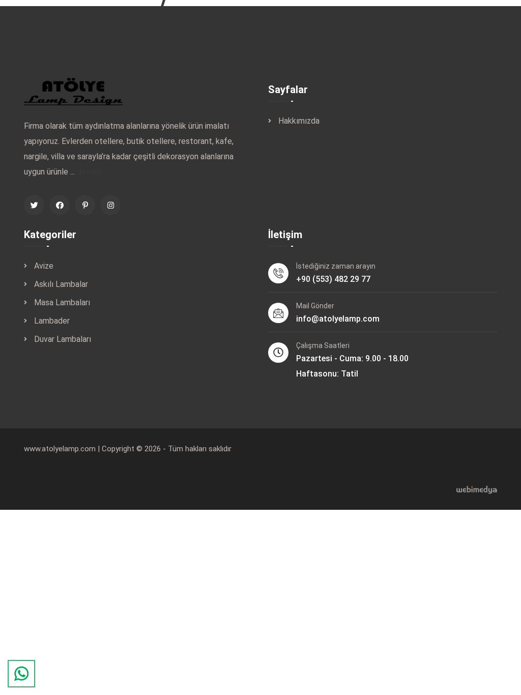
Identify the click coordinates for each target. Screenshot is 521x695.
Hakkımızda (299, 121)
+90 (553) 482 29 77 (333, 279)
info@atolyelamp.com (338, 319)
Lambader (52, 321)
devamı (90, 172)
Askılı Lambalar (61, 284)
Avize (43, 266)
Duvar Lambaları (62, 339)
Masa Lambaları (62, 302)
